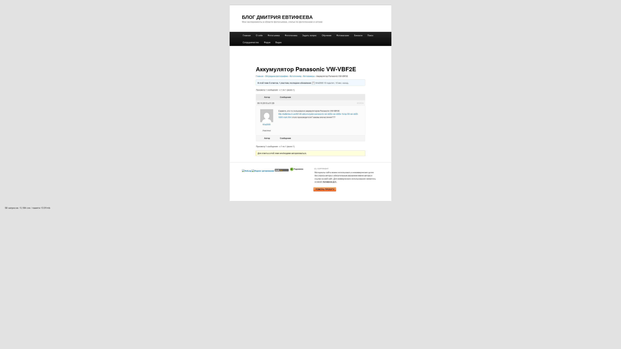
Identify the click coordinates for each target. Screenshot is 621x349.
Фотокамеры (309, 76)
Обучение (326, 35)
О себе (259, 35)
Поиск (370, 35)
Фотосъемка (274, 35)
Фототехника (291, 35)
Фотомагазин (342, 35)
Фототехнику (295, 76)
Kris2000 (319, 82)
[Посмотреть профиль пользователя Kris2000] (313, 82)
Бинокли (358, 35)
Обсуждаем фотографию (276, 76)
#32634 (360, 103)
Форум (267, 42)
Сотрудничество (251, 42)
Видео (278, 42)
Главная (247, 35)
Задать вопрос (309, 35)
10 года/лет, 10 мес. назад (336, 82)
